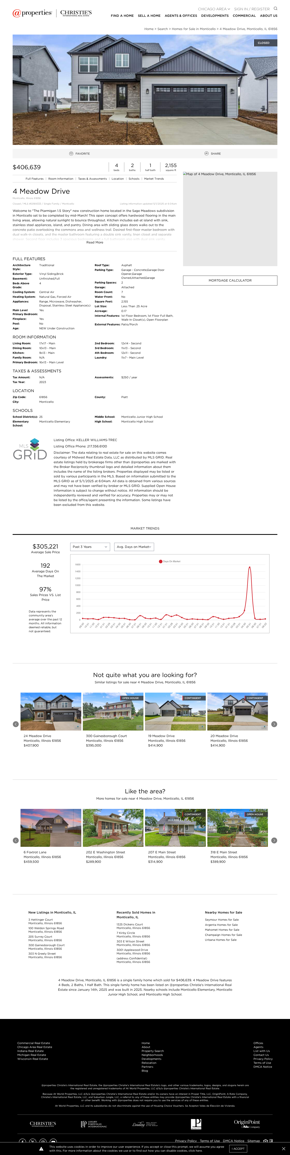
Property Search (153, 1051)
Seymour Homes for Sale (222, 919)
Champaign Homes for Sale (223, 934)
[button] (230, 219)
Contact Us (261, 1054)
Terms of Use (262, 1062)
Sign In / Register (252, 9)
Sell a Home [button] (149, 16)
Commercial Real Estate (33, 1043)
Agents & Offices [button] (181, 16)
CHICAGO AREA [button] (212, 9)
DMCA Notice (263, 1066)
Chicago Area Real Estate (34, 1047)
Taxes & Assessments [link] (93, 178)
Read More (94, 242)
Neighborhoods (152, 1054)
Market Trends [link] (154, 178)
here (199, 1150)
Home (146, 1043)
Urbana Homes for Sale (221, 939)
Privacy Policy (263, 1058)
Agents (258, 1047)
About (146, 1047)
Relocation (149, 1062)
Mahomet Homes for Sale (222, 929)
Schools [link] (134, 178)
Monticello (68, 203)
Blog (145, 1070)
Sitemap (253, 1141)
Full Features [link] (35, 178)
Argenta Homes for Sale (221, 924)
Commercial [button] (244, 16)
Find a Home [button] (122, 16)
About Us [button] (268, 16)
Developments (215, 16)
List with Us (262, 1051)
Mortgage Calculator (230, 280)
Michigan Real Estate (31, 1054)
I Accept (238, 1148)
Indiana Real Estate (30, 1051)
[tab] (145, 529)
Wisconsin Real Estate (32, 1058)
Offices (258, 1043)
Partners (147, 1066)
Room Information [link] (61, 178)
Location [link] (118, 178)
